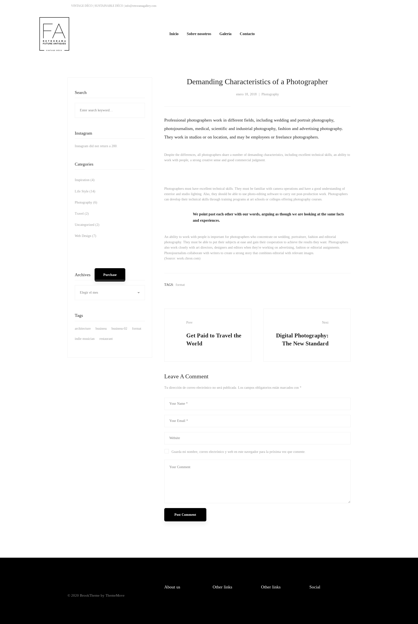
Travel (82, 213)
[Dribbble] (345, 604)
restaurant (106, 339)
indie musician (85, 339)
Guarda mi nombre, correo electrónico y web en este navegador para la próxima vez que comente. (239, 452)
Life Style (85, 191)
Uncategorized (87, 225)
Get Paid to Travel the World (213, 334)
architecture (83, 328)
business (101, 328)
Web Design (85, 236)
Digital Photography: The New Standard (302, 334)
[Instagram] (334, 604)
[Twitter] (323, 604)
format (136, 328)
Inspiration (85, 180)
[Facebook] (311, 604)
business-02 (119, 328)
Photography (86, 202)
